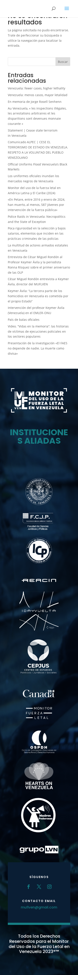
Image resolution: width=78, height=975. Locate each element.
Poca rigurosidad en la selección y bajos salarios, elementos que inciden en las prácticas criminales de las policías (37, 233)
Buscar (63, 62)
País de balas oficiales (23, 320)
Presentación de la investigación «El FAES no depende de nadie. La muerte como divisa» (37, 348)
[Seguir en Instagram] (49, 886)
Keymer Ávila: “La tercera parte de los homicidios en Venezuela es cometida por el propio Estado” (38, 296)
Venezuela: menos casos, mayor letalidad (37, 95)
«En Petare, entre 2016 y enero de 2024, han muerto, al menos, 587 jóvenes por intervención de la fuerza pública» (36, 204)
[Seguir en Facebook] (28, 886)
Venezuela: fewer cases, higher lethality (36, 88)
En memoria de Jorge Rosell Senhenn (35, 102)
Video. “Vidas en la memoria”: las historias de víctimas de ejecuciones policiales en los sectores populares (38, 331)
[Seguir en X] (39, 886)
